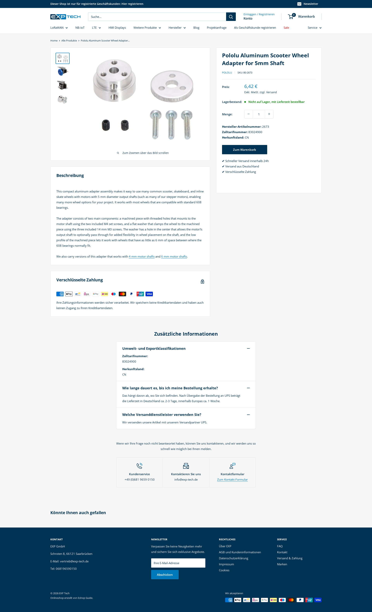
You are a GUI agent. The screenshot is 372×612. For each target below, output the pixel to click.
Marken (282, 564)
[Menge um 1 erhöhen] (269, 114)
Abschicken (165, 575)
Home (54, 40)
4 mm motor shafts (142, 256)
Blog (196, 27)
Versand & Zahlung (289, 558)
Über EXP (225, 546)
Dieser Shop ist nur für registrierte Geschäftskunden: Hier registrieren (96, 4)
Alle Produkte (69, 40)
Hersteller (175, 27)
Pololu (227, 72)
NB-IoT (79, 27)
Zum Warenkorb (244, 149)
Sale (286, 27)
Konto (248, 18)
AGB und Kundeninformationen (240, 552)
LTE (94, 27)
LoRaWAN (57, 27)
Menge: (227, 114)
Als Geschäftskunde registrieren (255, 27)
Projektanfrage (216, 27)
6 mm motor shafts (174, 256)
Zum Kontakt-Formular (232, 479)
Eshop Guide (85, 598)
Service (312, 27)
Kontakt (282, 552)
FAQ (280, 546)
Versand (271, 92)
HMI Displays (117, 27)
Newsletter (311, 4)
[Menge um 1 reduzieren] (249, 114)
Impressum (226, 564)
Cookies (224, 570)
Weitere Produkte (145, 27)
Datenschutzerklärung (233, 558)
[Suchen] (231, 16)
